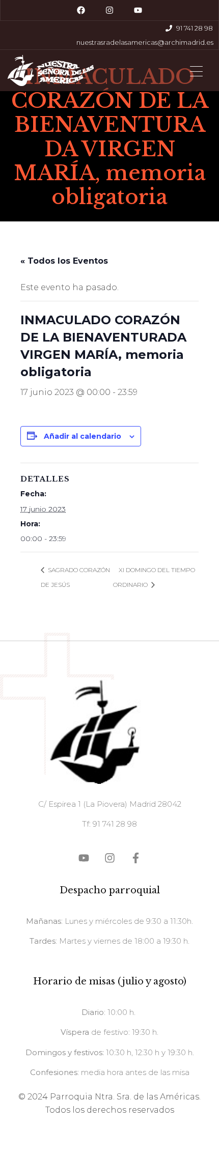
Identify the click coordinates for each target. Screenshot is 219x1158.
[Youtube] (138, 10)
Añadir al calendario (82, 436)
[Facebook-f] (135, 858)
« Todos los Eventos (64, 261)
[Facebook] (81, 10)
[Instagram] (109, 10)
